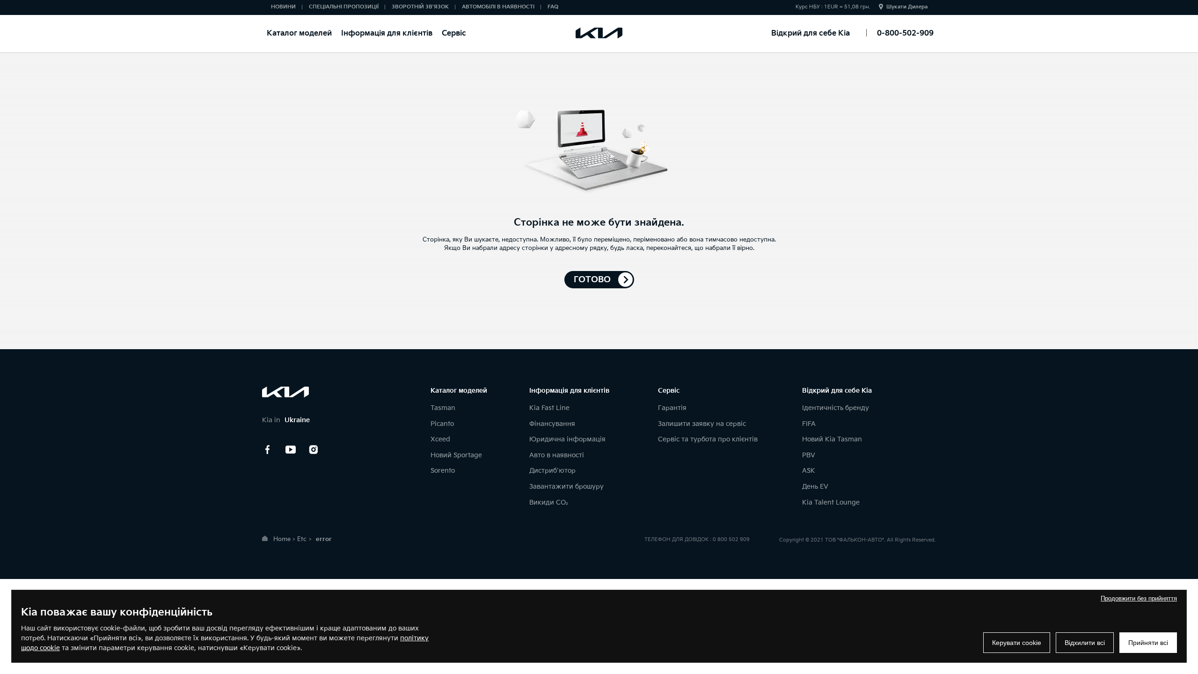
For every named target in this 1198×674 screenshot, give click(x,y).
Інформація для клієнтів (386, 33)
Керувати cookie (1016, 642)
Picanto (442, 424)
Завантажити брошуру (566, 487)
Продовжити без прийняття (1139, 598)
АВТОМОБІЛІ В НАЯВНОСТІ (498, 7)
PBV (808, 455)
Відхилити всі (1085, 642)
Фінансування (552, 424)
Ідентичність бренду (835, 408)
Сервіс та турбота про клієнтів (708, 439)
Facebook (267, 449)
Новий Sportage (456, 455)
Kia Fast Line (549, 408)
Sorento (443, 471)
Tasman (443, 408)
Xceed (440, 439)
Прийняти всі (1148, 642)
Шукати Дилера (907, 7)
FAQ (553, 7)
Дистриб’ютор (552, 471)
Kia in (286, 420)
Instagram (313, 449)
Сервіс (454, 33)
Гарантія (672, 408)
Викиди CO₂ (548, 502)
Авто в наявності (556, 455)
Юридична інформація (567, 439)
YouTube (290, 449)
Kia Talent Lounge (831, 502)
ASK (808, 471)
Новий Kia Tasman (832, 439)
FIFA (809, 424)
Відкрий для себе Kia (810, 33)
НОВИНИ (283, 7)
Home (282, 539)
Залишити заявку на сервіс (702, 424)
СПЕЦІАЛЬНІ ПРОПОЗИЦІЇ (344, 7)
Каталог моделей (299, 33)
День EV (815, 487)
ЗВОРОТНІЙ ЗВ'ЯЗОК (420, 7)
